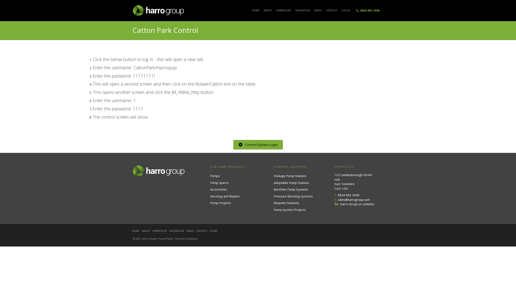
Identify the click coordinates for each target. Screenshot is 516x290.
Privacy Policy (165, 238)
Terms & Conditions (186, 238)
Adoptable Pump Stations (291, 183)
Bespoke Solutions (286, 203)
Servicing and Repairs (225, 196)
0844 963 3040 (370, 10)
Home (255, 10)
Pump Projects (220, 203)
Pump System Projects (290, 210)
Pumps (215, 176)
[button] (258, 144)
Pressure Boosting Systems (293, 196)
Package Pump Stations (290, 176)
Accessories (218, 189)
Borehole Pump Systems (291, 189)
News (318, 10)
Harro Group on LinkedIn (357, 204)
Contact (331, 10)
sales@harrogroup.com (354, 200)
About (268, 10)
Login (213, 231)
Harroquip (283, 10)
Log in (346, 10)
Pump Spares (219, 183)
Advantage (302, 10)
